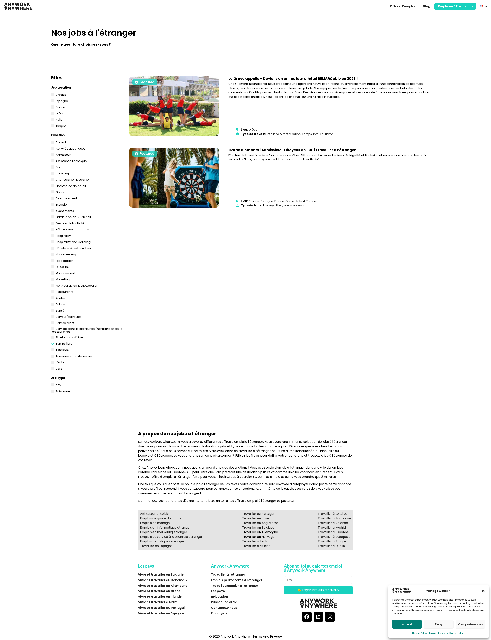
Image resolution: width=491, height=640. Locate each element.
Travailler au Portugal (258, 514)
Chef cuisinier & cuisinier (73, 179)
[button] (483, 591)
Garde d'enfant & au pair (73, 216)
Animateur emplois (154, 514)
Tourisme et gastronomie (74, 356)
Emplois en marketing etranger (163, 532)
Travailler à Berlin (255, 541)
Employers (219, 613)
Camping (62, 173)
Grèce (60, 113)
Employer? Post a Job (455, 6)
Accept (407, 624)
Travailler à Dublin (331, 546)
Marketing (63, 279)
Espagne (62, 100)
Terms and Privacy (267, 636)
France (60, 107)
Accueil (61, 142)
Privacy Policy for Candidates (446, 633)
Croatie (61, 94)
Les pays (218, 591)
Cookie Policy (419, 633)
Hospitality (63, 235)
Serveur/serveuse (68, 316)
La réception (64, 260)
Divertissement (66, 198)
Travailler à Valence (333, 523)
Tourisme (62, 349)
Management (65, 273)
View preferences (470, 624)
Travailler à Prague (332, 541)
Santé (60, 310)
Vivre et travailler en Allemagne (162, 585)
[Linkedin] (318, 617)
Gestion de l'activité (70, 223)
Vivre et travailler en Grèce (159, 591)
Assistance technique (71, 160)
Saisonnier (63, 391)
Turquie (61, 125)
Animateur (63, 154)
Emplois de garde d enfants (160, 518)
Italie (59, 119)
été (58, 384)
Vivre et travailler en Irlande (160, 596)
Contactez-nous (224, 607)
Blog (426, 6)
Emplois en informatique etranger (165, 527)
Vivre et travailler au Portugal (161, 607)
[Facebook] (307, 617)
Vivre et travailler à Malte (158, 602)
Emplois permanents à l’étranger (236, 580)
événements (65, 210)
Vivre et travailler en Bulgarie (161, 574)
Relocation (219, 596)
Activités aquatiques (70, 148)
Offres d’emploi (402, 6)
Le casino (62, 266)
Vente (60, 362)
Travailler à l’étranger (228, 574)
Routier (61, 297)
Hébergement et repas (72, 229)
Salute (60, 304)
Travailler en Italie (255, 518)
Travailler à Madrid (332, 527)
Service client (65, 322)
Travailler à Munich (256, 546)
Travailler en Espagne (156, 546)
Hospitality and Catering (73, 241)
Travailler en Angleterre (260, 523)
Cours (60, 191)
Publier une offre (224, 602)
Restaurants (64, 291)
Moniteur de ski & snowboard (76, 285)
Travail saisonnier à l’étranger (234, 585)
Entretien (62, 204)
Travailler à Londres (332, 514)
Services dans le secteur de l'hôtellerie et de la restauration (87, 330)
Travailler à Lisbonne (333, 532)
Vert (59, 368)
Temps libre (64, 343)
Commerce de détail (71, 185)
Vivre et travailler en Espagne (161, 613)
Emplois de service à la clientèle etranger (171, 537)
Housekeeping (66, 254)
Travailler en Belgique (258, 527)
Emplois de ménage (155, 523)
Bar (58, 167)
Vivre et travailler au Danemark (162, 580)
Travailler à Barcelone (334, 518)
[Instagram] (330, 617)
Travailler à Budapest (334, 537)
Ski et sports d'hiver (69, 337)
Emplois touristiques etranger (162, 541)
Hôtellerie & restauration (73, 248)
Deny (438, 624)
